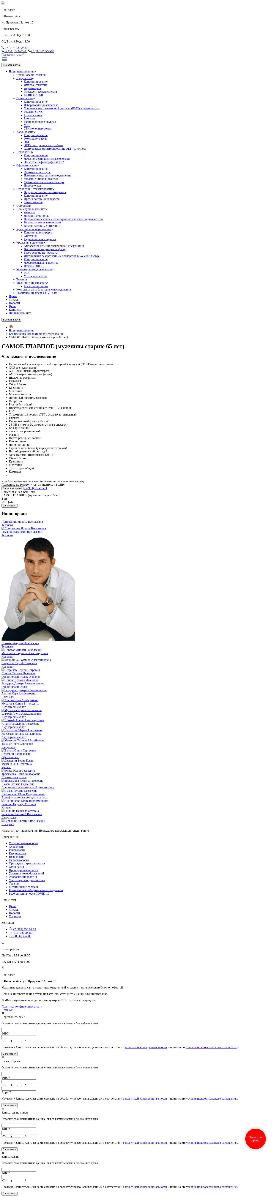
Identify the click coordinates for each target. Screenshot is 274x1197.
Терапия (21, 279)
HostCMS (7, 1009)
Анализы (29, 212)
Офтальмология (26, 165)
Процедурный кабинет (30, 209)
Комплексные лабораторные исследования (43, 289)
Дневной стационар (36, 215)
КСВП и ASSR (33, 95)
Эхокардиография (35, 138)
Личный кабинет (20, 313)
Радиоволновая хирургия (40, 121)
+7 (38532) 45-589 (20, 936)
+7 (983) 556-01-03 (24, 929)
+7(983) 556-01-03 (35, 488)
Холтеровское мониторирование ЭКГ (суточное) (55, 148)
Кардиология (24, 131)
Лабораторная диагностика (41, 105)
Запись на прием (12, 488)
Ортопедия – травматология (34, 188)
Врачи (13, 296)
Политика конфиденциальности (21, 1006)
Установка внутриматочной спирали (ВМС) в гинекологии (61, 108)
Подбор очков (33, 185)
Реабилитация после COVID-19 (36, 292)
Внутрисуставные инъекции (42, 225)
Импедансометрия (35, 84)
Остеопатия (23, 205)
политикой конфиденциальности (146, 1047)
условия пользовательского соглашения (211, 1047)
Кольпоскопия (33, 115)
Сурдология (24, 78)
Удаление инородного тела (41, 178)
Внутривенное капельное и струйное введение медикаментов (63, 219)
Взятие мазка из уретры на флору (45, 249)
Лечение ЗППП (34, 266)
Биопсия (29, 118)
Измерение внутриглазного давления (47, 175)
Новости (14, 302)
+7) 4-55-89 (42, 51)
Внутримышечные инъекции (42, 222)
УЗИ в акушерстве (35, 276)
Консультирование (36, 81)
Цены (12, 306)
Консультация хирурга (38, 232)
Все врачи (7, 824)
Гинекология (24, 98)
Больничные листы (36, 286)
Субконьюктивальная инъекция (44, 182)
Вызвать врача (11, 65)
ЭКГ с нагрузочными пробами (43, 145)
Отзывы (14, 299)
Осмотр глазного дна (37, 172)
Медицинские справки (30, 282)
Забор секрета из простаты (41, 252)
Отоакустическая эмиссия (40, 91)
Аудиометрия (32, 88)
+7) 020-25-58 (16, 47)
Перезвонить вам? (13, 54)
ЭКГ (27, 141)
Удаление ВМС (33, 111)
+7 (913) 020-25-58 (20, 932)
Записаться (9, 505)
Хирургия (30, 235)
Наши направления (21, 71)
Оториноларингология (30, 74)
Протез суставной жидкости (42, 198)
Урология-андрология (30, 242)
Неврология (24, 152)
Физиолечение (33, 202)
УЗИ (27, 125)
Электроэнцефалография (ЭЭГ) (44, 162)
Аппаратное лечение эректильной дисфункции (54, 245)
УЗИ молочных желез (37, 128)
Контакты (15, 309)
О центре (15, 916)
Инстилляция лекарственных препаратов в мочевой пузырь (62, 256)
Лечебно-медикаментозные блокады (47, 158)
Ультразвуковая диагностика (34, 269)
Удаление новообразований (33, 229)
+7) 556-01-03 (15, 51)
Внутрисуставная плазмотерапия (45, 192)
